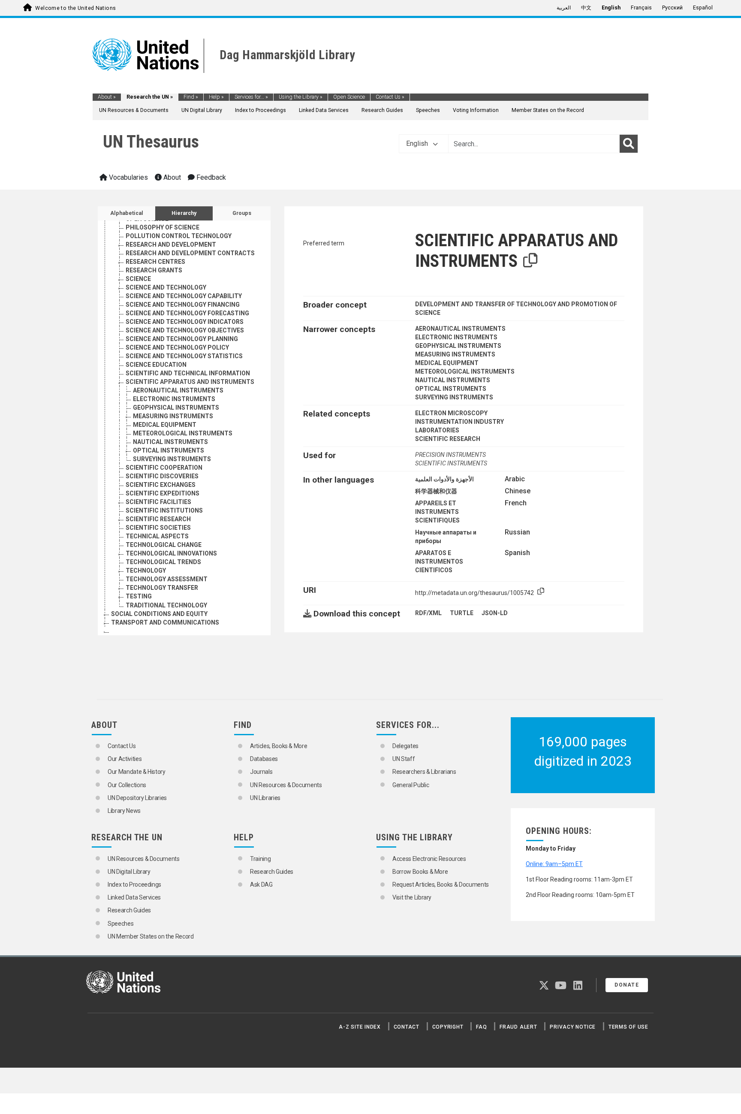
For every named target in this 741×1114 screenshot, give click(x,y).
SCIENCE (138, 278)
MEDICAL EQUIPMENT (164, 424)
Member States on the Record (548, 110)
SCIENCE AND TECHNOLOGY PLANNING (182, 338)
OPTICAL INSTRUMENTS (168, 450)
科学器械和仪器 (436, 491)
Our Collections (127, 785)
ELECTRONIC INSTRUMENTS (174, 398)
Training (260, 858)
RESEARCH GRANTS (154, 270)
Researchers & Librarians (424, 771)
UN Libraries (265, 797)
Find (191, 97)
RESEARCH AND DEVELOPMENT (171, 244)
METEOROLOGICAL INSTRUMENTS (182, 433)
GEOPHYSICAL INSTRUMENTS (176, 407)
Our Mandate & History (137, 771)
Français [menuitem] (641, 8)
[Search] (628, 143)
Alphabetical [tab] (126, 213)
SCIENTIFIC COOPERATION (164, 467)
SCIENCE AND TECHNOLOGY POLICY (177, 347)
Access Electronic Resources (429, 858)
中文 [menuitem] (586, 8)
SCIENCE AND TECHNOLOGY (166, 287)
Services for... (251, 97)
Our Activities (125, 758)
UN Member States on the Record (151, 936)
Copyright (448, 1027)
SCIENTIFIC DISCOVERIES (162, 476)
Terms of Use (628, 1027)
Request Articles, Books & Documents (440, 884)
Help (216, 97)
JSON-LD (495, 613)
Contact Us (390, 97)
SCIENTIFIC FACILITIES (158, 501)
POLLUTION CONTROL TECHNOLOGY (179, 235)
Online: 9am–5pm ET (554, 863)
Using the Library (300, 97)
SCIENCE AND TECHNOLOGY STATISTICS (184, 356)
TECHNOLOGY (146, 570)
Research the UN (150, 97)
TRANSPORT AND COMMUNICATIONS (165, 622)
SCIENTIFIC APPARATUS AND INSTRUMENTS (190, 381)
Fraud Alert (518, 1027)
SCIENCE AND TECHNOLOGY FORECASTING (187, 313)
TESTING (139, 596)
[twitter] (543, 987)
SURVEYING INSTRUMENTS (172, 459)
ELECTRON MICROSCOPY (451, 413)
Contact (406, 1027)
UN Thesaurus (151, 142)
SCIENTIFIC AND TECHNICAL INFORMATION (188, 373)
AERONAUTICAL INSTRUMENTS (178, 390)
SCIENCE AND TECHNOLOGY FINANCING (183, 304)
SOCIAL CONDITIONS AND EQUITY (159, 613)
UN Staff (403, 758)
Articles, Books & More (278, 746)
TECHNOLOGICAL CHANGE (164, 544)
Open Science (349, 97)
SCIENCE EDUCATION (156, 364)
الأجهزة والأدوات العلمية (444, 479)
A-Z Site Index (360, 1027)
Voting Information (476, 110)
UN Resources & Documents (134, 110)
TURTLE (461, 613)
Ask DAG (261, 884)
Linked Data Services (324, 110)
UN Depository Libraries (137, 797)
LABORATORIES (437, 430)
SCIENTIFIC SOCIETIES (158, 527)
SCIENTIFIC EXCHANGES (161, 484)
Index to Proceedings (260, 110)
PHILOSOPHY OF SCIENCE (162, 227)
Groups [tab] (241, 213)
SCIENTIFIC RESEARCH (158, 519)
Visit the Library (411, 897)
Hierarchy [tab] (184, 213)
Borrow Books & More (420, 871)
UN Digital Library (201, 110)
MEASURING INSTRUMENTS (173, 416)
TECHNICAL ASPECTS (157, 536)
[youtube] (560, 987)
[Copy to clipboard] (530, 261)
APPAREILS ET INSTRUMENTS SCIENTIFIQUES (437, 512)
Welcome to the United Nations (75, 8)
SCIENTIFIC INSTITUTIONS (164, 510)
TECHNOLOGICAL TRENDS (163, 562)
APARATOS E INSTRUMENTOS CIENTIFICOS (439, 561)
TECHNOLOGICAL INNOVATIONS (171, 553)
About (107, 97)
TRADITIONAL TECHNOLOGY (166, 605)
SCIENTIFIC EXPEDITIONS (162, 493)
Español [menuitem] (703, 8)
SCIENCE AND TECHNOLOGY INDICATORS (185, 321)
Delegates (405, 746)
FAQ (481, 1027)
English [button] (418, 143)
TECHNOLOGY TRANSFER (162, 587)
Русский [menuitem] (672, 8)
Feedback (210, 177)
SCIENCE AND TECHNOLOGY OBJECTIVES (185, 330)
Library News (124, 810)
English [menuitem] (611, 8)
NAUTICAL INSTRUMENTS (170, 441)
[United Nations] (146, 54)
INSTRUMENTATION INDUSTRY (459, 421)
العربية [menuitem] (564, 8)
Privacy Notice (573, 1027)
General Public (410, 785)
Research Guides (382, 110)
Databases (264, 758)
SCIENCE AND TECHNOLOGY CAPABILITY (184, 296)
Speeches (428, 110)
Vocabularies (127, 177)
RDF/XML (428, 613)
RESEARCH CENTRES (155, 261)
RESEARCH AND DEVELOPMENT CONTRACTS (190, 253)
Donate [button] (626, 985)
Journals (261, 771)
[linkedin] (577, 987)
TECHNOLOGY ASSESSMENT (167, 579)
